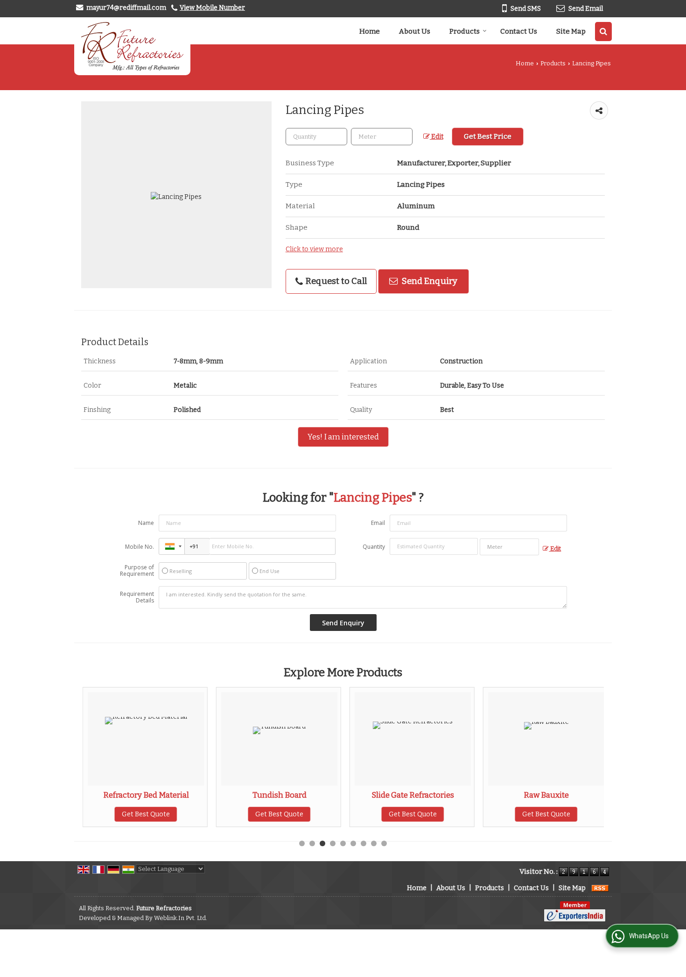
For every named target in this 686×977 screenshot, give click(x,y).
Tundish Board (279, 795)
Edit (436, 137)
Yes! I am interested (343, 436)
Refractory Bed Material (146, 795)
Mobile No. (139, 547)
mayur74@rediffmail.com (126, 8)
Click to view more (314, 249)
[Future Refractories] (132, 46)
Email (378, 523)
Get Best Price (487, 136)
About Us (414, 31)
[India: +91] (172, 546)
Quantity (374, 547)
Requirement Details (137, 597)
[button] (212, 8)
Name (146, 523)
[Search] (603, 31)
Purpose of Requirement (137, 570)
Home (369, 31)
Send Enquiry (428, 281)
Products (464, 31)
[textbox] (382, 136)
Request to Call (335, 281)
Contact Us (518, 31)
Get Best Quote (146, 814)
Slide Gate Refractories (412, 795)
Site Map (571, 31)
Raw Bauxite (546, 795)
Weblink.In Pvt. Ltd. (180, 917)
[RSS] (600, 888)
